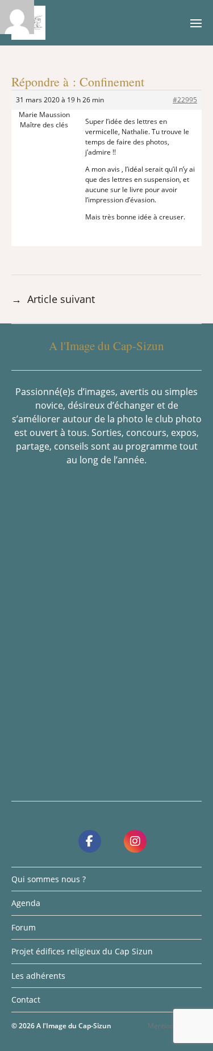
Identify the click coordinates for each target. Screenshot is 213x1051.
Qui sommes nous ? (48, 879)
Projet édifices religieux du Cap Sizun (82, 951)
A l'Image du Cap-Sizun (73, 1026)
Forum (23, 927)
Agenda (25, 903)
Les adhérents (38, 975)
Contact (25, 999)
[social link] (89, 841)
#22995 (185, 100)
